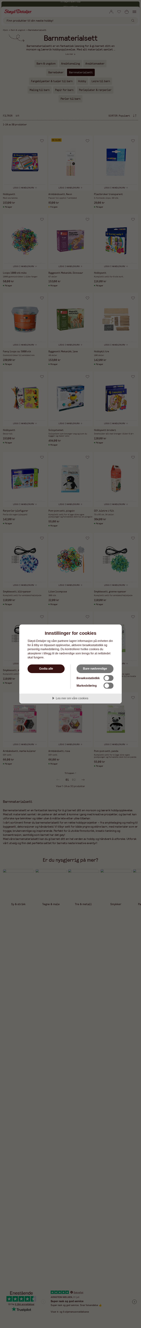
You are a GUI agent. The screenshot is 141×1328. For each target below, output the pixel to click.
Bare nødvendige (95, 668)
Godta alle (46, 668)
